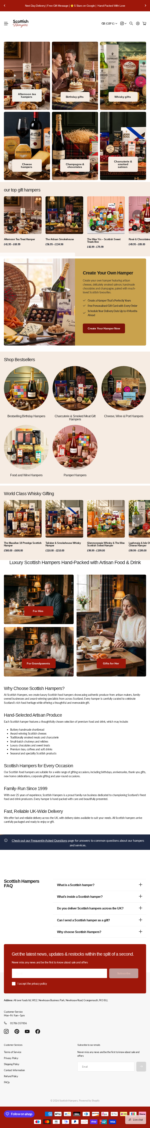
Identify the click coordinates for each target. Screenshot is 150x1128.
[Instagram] (6, 1031)
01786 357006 (18, 1023)
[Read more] (123, 23)
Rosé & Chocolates (139, 239)
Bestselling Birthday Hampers (26, 416)
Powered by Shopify (89, 1100)
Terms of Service (12, 1052)
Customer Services (13, 1045)
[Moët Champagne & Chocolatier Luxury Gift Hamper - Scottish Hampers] (75, 146)
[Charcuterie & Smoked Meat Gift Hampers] (75, 388)
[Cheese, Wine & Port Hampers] (123, 388)
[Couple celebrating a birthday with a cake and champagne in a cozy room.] (75, 76)
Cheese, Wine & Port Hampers (123, 416)
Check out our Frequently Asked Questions (39, 840)
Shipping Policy (11, 1064)
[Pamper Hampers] (75, 447)
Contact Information (14, 1070)
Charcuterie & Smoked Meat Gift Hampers (75, 418)
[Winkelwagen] (144, 23)
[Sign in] (138, 23)
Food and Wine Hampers (26, 475)
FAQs (7, 1082)
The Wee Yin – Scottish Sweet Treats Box (103, 240)
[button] (4, 5)
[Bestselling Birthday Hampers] (26, 388)
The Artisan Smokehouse (60, 239)
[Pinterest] (16, 1031)
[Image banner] (27, 146)
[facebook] (37, 1031)
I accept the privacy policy (32, 983)
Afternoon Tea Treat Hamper (19, 239)
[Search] (131, 23)
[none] (137, 215)
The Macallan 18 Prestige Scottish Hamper (23, 544)
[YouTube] (27, 1031)
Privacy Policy (11, 1058)
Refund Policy (11, 1076)
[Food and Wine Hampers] (26, 447)
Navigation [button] (6, 23)
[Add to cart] (10, 228)
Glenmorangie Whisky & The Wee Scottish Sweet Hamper (106, 544)
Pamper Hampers (75, 475)
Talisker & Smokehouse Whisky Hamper (63, 544)
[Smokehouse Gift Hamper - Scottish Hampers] (123, 146)
